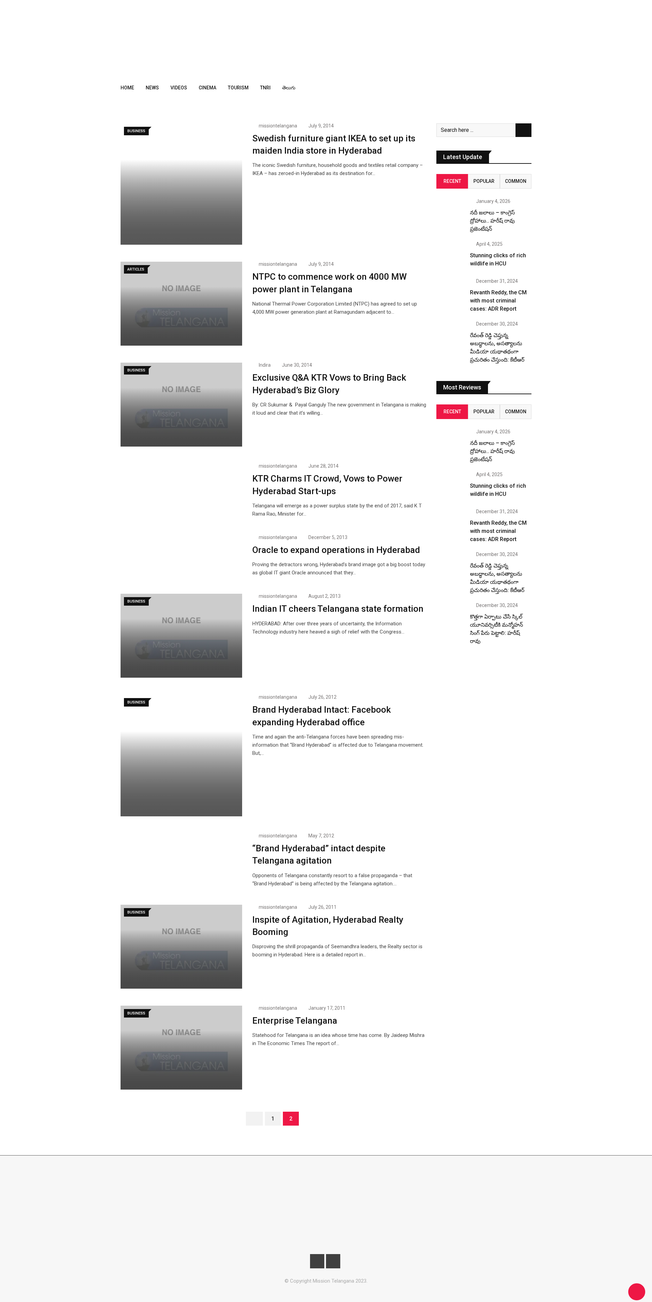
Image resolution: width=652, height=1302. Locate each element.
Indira (265, 365)
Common (515, 181)
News (152, 87)
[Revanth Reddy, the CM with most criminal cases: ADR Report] (450, 293)
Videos (178, 87)
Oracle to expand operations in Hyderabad (336, 550)
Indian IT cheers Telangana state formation (337, 609)
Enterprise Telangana (294, 1020)
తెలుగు (288, 87)
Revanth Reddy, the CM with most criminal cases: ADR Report (498, 300)
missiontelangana (278, 125)
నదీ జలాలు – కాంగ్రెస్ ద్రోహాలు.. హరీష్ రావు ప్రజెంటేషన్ (492, 220)
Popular (483, 181)
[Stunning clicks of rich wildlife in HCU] (450, 256)
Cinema (207, 87)
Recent (452, 181)
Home (127, 87)
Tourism (238, 87)
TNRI (265, 87)
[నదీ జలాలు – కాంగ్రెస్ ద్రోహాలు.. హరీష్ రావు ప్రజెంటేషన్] (450, 213)
